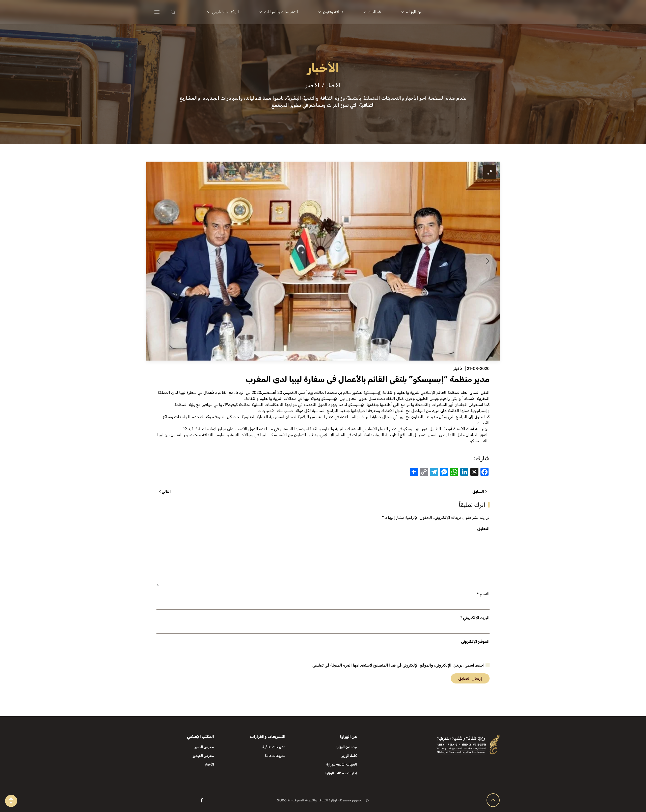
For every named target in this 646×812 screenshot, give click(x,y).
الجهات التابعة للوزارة (341, 764)
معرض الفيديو (203, 756)
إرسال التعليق (470, 678)
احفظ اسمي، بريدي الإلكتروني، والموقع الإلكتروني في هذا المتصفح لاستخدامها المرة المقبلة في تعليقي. (398, 665)
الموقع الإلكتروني (475, 641)
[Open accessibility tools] (11, 801)
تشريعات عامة (274, 756)
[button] (183, 12)
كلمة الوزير (349, 756)
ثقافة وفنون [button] (333, 12)
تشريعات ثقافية (273, 747)
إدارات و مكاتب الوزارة (341, 773)
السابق (478, 491)
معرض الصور (204, 747)
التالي (166, 491)
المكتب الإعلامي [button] (225, 12)
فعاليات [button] (374, 12)
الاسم (483, 594)
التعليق (483, 528)
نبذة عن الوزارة (346, 747)
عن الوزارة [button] (414, 12)
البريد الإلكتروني (475, 617)
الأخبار (458, 368)
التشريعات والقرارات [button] (281, 12)
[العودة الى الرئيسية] (469, 12)
